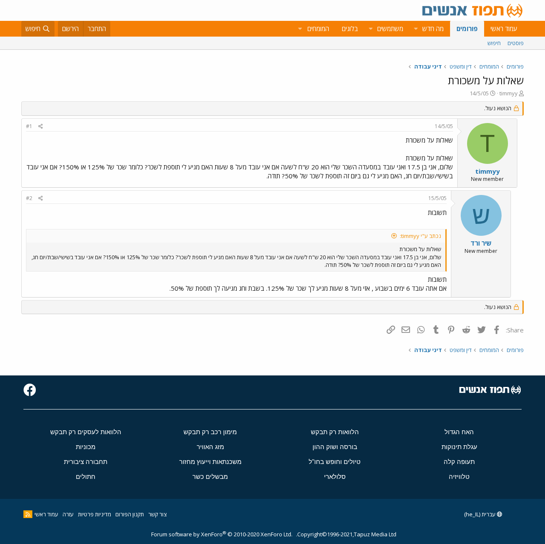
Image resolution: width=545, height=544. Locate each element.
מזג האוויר (210, 446)
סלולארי (335, 476)
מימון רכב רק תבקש (210, 431)
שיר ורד (481, 243)
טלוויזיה (459, 476)
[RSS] (27, 514)
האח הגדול (459, 431)
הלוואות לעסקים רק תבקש (85, 431)
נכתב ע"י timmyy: (420, 236)
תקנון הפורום (129, 514)
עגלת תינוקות (459, 446)
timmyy (508, 93)
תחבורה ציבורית (85, 461)
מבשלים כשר (210, 476)
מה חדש (433, 28)
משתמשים (390, 28)
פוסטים (516, 43)
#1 (29, 126)
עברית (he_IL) (480, 514)
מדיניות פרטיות (94, 514)
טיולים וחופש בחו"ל (335, 461)
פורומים (467, 28)
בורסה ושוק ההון (335, 446)
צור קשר (157, 514)
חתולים (85, 476)
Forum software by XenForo (222, 534)
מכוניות (85, 446)
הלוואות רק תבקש (335, 431)
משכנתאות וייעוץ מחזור (210, 461)
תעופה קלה (459, 461)
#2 (29, 198)
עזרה (68, 514)
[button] (416, 29)
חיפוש (494, 43)
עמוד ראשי (503, 28)
